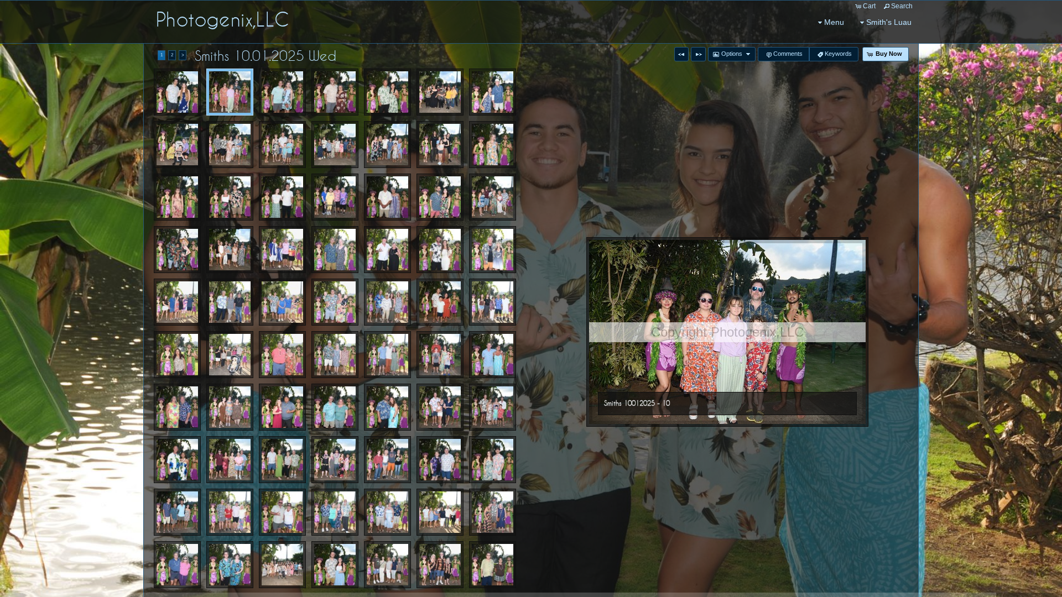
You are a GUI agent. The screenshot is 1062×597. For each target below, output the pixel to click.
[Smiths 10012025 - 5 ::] (282, 407)
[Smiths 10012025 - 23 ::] (230, 197)
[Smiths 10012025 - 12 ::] (335, 92)
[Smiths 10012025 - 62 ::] (282, 512)
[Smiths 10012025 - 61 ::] (230, 512)
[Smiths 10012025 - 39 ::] (387, 302)
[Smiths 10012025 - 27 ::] (440, 197)
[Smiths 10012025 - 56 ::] (282, 459)
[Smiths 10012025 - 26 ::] (387, 197)
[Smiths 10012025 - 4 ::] (440, 302)
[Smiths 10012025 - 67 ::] (177, 564)
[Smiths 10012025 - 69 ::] (282, 564)
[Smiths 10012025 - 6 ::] (492, 459)
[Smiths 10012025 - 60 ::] (177, 512)
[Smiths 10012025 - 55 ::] (230, 459)
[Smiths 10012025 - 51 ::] (387, 407)
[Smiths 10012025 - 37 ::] (282, 302)
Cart (869, 6)
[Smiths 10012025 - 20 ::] (440, 144)
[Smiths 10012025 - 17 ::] (230, 144)
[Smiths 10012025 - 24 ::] (282, 197)
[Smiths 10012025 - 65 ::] (440, 512)
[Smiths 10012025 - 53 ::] (492, 407)
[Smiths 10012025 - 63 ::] (335, 512)
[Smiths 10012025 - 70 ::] (387, 564)
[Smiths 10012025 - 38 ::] (335, 302)
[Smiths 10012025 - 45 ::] (387, 354)
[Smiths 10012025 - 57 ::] (335, 459)
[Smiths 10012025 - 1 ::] (177, 92)
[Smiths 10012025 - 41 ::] (177, 354)
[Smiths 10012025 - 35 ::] (177, 302)
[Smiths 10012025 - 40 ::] (492, 302)
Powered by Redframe (1023, 586)
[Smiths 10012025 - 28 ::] (492, 197)
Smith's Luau (889, 22)
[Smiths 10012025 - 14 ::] (440, 92)
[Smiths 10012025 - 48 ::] (177, 407)
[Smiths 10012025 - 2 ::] (387, 144)
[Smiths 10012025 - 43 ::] (282, 354)
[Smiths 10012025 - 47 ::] (492, 354)
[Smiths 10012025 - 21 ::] (492, 144)
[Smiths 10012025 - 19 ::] (335, 144)
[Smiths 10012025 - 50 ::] (335, 407)
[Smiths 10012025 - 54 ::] (177, 459)
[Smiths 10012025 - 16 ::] (177, 144)
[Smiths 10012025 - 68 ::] (230, 564)
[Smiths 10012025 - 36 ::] (230, 302)
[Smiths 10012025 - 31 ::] (335, 249)
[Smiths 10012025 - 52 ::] (440, 407)
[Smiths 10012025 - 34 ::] (492, 249)
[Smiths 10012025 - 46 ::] (440, 354)
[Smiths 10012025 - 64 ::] (387, 512)
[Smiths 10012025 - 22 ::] (177, 197)
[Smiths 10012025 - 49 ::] (230, 407)
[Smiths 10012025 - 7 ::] (335, 564)
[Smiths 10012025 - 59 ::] (440, 459)
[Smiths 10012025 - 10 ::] (230, 92)
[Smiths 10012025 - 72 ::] (492, 564)
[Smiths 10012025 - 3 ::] (230, 249)
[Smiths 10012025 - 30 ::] (282, 249)
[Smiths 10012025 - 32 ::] (387, 249)
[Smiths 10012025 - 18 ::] (282, 144)
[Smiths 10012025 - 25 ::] (335, 197)
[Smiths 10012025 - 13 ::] (387, 92)
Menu (834, 22)
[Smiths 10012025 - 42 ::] (230, 354)
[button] (681, 54)
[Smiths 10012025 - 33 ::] (440, 249)
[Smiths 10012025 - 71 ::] (440, 564)
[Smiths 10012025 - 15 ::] (492, 92)
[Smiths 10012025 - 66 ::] (492, 512)
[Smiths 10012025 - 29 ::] (177, 249)
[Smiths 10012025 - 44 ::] (335, 354)
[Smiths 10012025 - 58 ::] (387, 459)
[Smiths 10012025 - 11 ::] (282, 92)
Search (902, 6)
